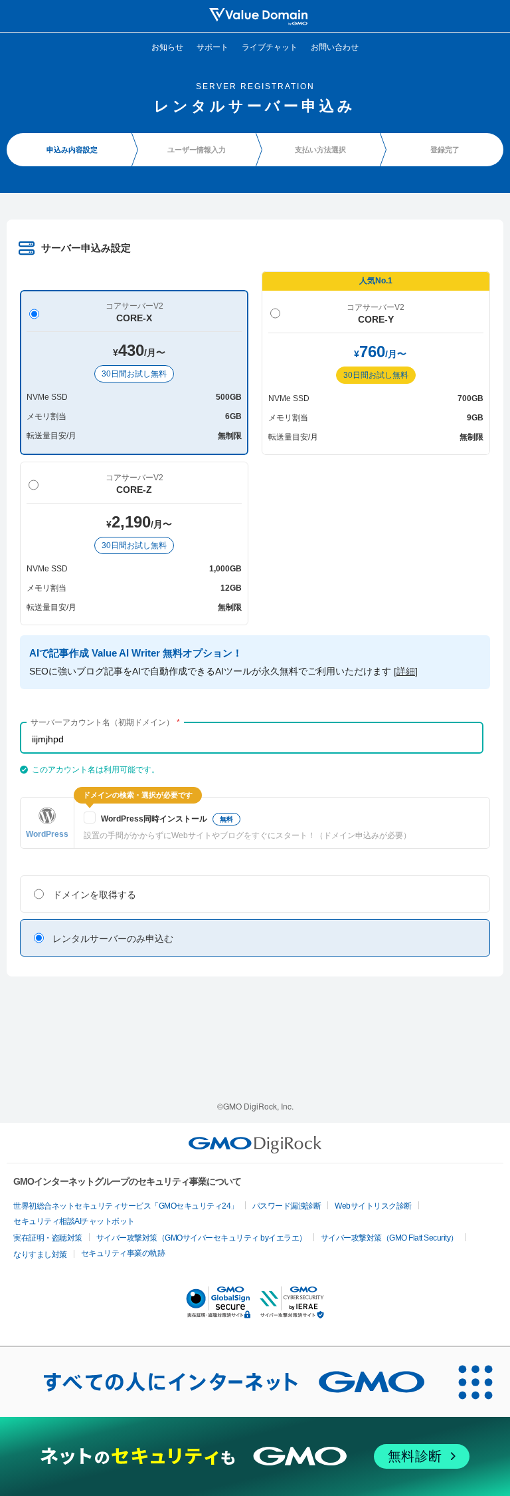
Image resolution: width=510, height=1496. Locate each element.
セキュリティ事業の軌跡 (123, 1253)
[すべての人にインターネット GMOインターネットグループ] (220, 1381)
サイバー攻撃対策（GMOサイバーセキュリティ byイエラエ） (201, 1238)
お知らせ (167, 46)
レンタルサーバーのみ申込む (112, 938)
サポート (212, 46)
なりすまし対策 (40, 1254)
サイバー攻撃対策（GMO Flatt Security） (389, 1238)
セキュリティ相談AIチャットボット (74, 1221)
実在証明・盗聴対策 (47, 1238)
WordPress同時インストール (167, 818)
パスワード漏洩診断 (286, 1206)
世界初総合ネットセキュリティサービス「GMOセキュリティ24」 (125, 1206)
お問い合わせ (335, 46)
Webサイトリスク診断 (373, 1206)
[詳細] (406, 671)
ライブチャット (270, 46)
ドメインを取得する (94, 894)
